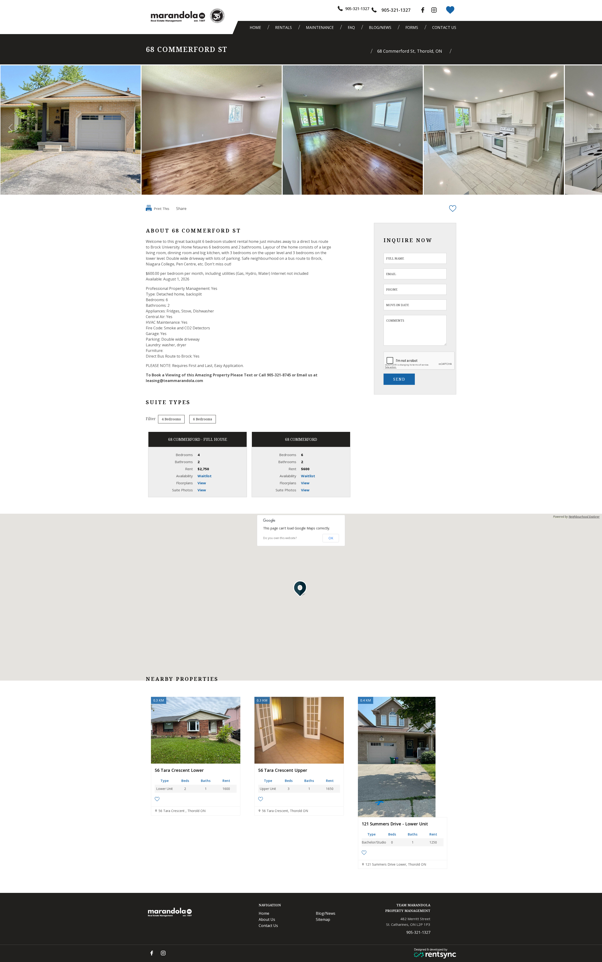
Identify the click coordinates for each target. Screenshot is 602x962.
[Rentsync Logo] (435, 953)
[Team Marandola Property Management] (177, 17)
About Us (267, 919)
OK (331, 538)
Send (399, 379)
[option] (70, 130)
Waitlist (205, 475)
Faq (351, 27)
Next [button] (591, 127)
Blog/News (380, 27)
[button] (301, 589)
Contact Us (444, 27)
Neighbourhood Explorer (584, 517)
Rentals (283, 27)
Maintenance (320, 27)
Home (255, 27)
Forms (411, 27)
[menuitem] (256, 27)
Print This (161, 208)
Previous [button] (10, 127)
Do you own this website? (280, 538)
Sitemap (323, 919)
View (202, 483)
